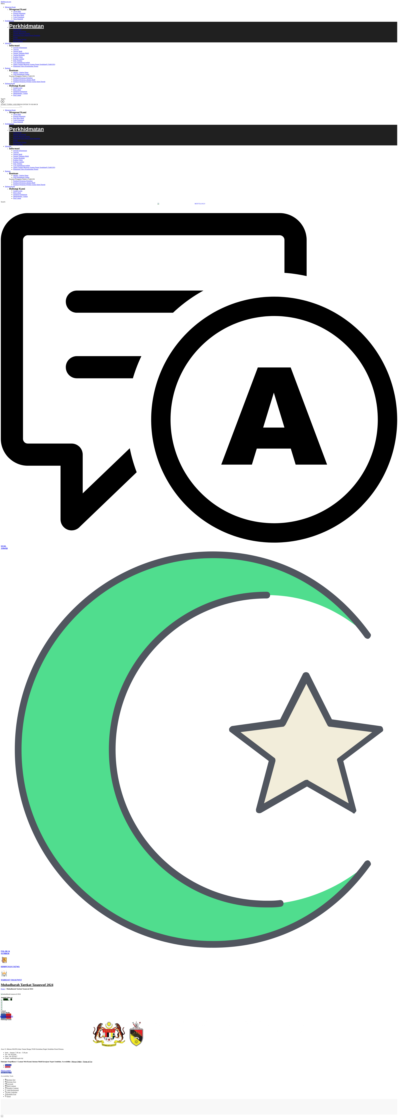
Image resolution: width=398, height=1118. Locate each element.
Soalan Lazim (17, 88)
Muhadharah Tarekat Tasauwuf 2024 (27, 985)
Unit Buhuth (17, 29)
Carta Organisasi (18, 17)
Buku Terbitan (18, 41)
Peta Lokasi (17, 90)
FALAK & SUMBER (5, 952)
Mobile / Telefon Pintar (20, 72)
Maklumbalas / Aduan (20, 93)
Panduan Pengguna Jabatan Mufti (24, 80)
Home (3, 989)
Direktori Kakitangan (20, 91)
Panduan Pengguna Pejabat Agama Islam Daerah (29, 81)
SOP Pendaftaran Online (21, 74)
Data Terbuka (17, 61)
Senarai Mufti (17, 51)
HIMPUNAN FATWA (10, 967)
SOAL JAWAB (4, 547)
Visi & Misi (17, 11)
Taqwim (16, 49)
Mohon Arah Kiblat (19, 31)
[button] (6, 1072)
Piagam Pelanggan (19, 13)
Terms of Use (87, 1062)
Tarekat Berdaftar (19, 55)
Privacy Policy (77, 1062)
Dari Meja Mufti (18, 15)
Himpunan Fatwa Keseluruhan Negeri (25, 66)
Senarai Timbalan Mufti (21, 53)
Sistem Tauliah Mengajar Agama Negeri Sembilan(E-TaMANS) (34, 64)
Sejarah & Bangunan (20, 48)
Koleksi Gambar (18, 59)
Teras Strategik (18, 19)
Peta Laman (17, 95)
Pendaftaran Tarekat (19, 39)
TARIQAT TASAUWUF (11, 980)
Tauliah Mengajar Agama (21, 33)
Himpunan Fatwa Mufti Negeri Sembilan (26, 35)
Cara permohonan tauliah (21, 62)
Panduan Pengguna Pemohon (23, 78)
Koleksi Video (18, 57)
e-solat (15, 37)
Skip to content (6, 1070)
